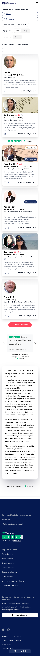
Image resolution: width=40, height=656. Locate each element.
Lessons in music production (13, 581)
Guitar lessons (7, 554)
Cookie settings (7, 649)
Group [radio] (25, 31)
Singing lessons (8, 563)
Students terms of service (11, 636)
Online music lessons (10, 585)
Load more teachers (20, 325)
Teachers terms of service (11, 640)
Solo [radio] (17, 31)
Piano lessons (7, 558)
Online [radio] (17, 37)
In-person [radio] (7, 37)
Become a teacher (20, 615)
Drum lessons (7, 576)
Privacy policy (7, 644)
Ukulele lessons (8, 567)
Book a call (6, 519)
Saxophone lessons (10, 572)
